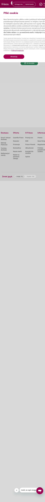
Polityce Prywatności (17, 50)
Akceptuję (13, 56)
